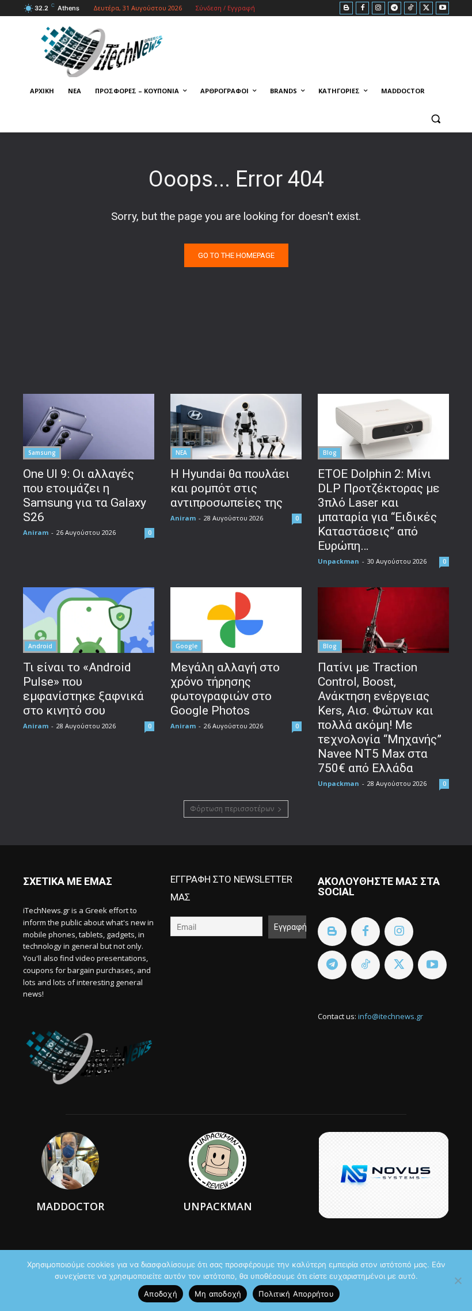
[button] (435, 118)
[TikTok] (410, 8)
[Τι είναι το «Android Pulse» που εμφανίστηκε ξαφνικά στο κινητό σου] (88, 620)
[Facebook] (362, 8)
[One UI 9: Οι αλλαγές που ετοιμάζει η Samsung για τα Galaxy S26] (88, 426)
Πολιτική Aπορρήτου (296, 1293)
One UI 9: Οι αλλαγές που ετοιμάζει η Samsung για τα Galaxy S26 (84, 495)
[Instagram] (378, 8)
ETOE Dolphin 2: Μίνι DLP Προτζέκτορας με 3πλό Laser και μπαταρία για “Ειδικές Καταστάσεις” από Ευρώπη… (379, 510)
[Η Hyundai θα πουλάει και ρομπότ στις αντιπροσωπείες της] (236, 426)
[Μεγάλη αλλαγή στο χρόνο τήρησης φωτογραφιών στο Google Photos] (236, 620)
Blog (330, 453)
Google (186, 646)
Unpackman (338, 561)
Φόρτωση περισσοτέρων (232, 809)
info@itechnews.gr (390, 1016)
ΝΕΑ (181, 453)
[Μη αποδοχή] (457, 1280)
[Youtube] (442, 8)
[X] (426, 8)
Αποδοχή (160, 1293)
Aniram (35, 532)
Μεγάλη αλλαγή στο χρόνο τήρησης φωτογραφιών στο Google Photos (225, 688)
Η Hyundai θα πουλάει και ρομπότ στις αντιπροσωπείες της (230, 488)
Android (40, 646)
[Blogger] (346, 8)
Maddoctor (70, 1206)
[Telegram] (394, 8)
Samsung (42, 453)
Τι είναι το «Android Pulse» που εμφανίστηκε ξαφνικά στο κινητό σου (83, 688)
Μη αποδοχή (218, 1293)
